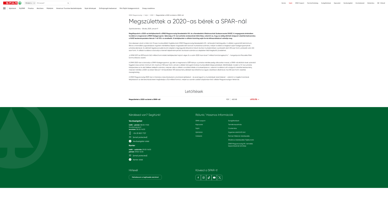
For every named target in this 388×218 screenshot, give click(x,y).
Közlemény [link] (370, 3)
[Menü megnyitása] (5, 8)
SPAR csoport (200, 121)
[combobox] (30, 3)
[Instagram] (203, 177)
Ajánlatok (12, 8)
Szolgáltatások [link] (326, 3)
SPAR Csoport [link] (299, 3)
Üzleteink (199, 136)
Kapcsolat (199, 124)
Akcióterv (40, 8)
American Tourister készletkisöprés (69, 8)
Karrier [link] (284, 3)
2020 (151, 15)
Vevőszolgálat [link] (348, 3)
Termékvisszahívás (235, 124)
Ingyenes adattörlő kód (236, 132)
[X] (219, 177)
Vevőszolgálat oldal (140, 141)
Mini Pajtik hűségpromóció (129, 8)
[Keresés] (68, 3)
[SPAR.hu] (12, 3)
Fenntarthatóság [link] (312, 3)
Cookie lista (232, 128)
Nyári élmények (90, 8)
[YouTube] (214, 177)
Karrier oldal (137, 160)
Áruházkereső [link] (360, 3)
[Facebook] (198, 177)
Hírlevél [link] (382, 3)
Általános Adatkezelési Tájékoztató (241, 140)
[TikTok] (209, 177)
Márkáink (50, 8)
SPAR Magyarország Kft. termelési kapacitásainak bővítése (240, 145)
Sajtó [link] (290, 3)
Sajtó (146, 15)
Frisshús (31, 8)
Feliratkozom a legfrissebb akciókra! (145, 177)
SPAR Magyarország (135, 15)
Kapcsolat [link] (337, 3)
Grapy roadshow (148, 8)
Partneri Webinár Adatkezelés (239, 136)
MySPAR (22, 8)
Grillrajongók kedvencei (108, 8)
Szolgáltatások (233, 121)
